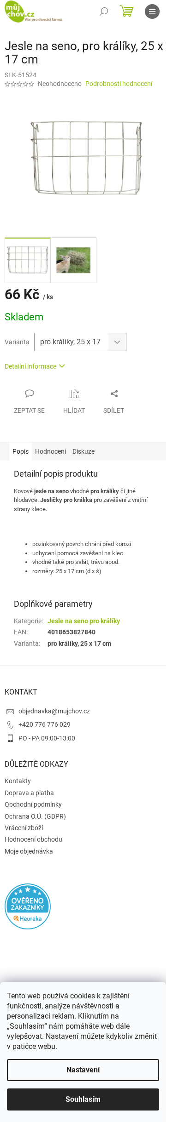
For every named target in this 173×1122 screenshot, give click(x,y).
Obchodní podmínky (33, 804)
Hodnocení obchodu (33, 839)
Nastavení (83, 1069)
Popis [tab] (20, 451)
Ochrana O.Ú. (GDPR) (35, 816)
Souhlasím (83, 1099)
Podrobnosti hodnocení (118, 83)
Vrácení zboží (24, 828)
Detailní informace (30, 366)
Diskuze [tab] (83, 451)
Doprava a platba (29, 793)
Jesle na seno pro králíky (84, 621)
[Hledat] (104, 11)
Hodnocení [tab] (50, 451)
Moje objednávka (29, 851)
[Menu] (152, 11)
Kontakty (18, 781)
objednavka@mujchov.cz (54, 711)
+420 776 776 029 (44, 724)
